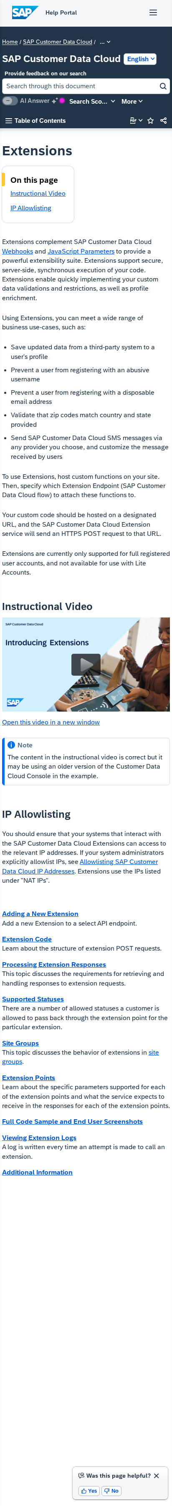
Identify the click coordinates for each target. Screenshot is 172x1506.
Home (10, 42)
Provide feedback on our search (45, 73)
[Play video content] (86, 665)
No (111, 1491)
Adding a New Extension (40, 913)
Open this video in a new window (51, 722)
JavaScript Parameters (81, 251)
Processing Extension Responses (54, 964)
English (138, 58)
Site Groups (20, 1043)
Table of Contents (35, 120)
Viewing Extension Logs (39, 1137)
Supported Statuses (33, 999)
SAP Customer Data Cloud (57, 42)
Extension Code (27, 939)
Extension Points (28, 1077)
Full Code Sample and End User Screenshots (72, 1121)
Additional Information (37, 1172)
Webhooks (17, 251)
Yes (89, 1491)
